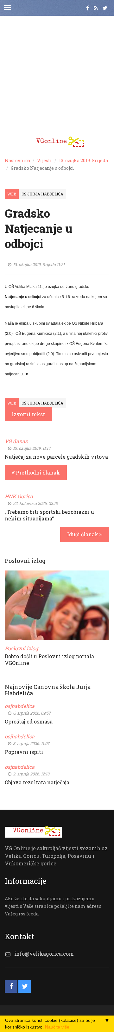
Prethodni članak (37, 472)
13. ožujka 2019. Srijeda (83, 160)
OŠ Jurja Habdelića (42, 193)
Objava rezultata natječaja (37, 782)
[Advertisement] (57, 73)
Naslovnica (17, 160)
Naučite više (57, 1026)
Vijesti (44, 160)
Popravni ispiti (24, 752)
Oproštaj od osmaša (29, 721)
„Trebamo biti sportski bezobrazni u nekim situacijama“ (49, 515)
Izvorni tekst (28, 414)
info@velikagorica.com (44, 953)
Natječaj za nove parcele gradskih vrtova (56, 456)
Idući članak (83, 534)
